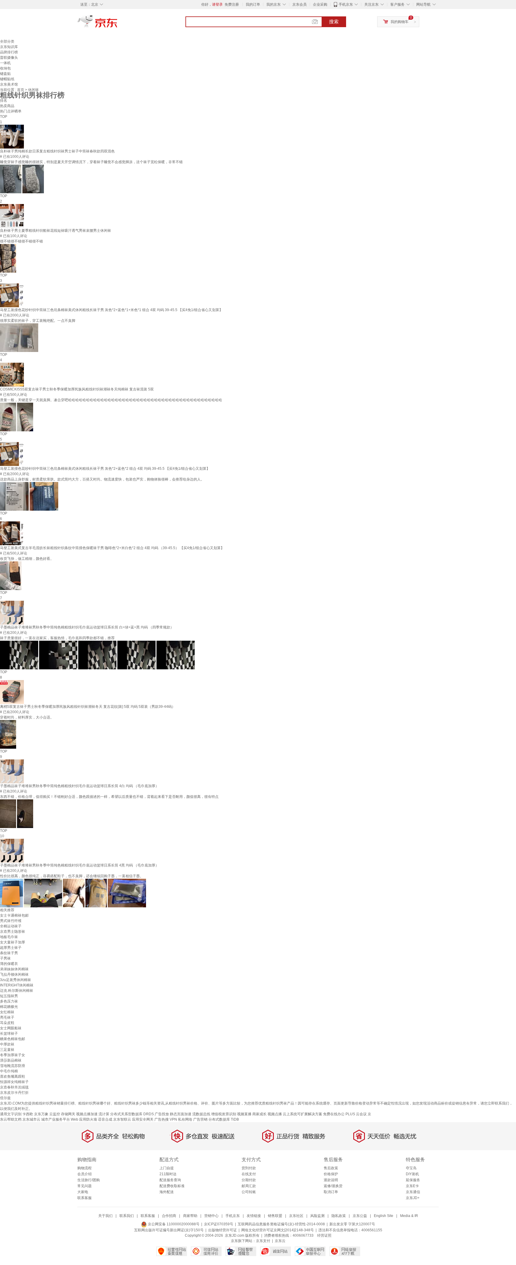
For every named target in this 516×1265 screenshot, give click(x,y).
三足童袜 (7, 1050)
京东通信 (413, 1192)
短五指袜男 (9, 996)
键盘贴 (5, 74)
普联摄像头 (9, 57)
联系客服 (84, 1198)
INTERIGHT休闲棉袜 (16, 985)
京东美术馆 (9, 84)
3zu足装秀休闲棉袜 (15, 980)
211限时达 (167, 1174)
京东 (117, 24)
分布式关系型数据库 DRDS (132, 1114)
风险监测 (317, 1216)
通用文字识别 (11, 1114)
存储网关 (68, 1114)
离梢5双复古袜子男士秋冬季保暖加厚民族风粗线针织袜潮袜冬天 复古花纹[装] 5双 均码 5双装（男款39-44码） (87, 707)
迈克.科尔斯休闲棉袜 (16, 990)
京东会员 (299, 4)
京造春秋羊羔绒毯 (14, 1087)
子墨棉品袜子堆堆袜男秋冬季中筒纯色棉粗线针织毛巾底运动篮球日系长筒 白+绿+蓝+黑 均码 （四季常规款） (87, 627)
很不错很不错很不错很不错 (21, 241)
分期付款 (249, 1180)
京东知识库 (9, 47)
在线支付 (249, 1174)
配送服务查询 (170, 1180)
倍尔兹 (5, 1098)
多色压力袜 (9, 1001)
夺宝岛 (411, 1168)
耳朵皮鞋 (7, 1023)
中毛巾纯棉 (9, 1071)
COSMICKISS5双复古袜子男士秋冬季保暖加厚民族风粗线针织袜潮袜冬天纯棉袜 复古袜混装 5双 (77, 389)
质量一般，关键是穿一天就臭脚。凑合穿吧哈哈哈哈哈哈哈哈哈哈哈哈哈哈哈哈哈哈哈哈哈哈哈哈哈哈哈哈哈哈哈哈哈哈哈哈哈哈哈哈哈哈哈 (111, 400)
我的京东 (273, 4)
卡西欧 (27, 1114)
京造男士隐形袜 (12, 931)
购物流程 (84, 1168)
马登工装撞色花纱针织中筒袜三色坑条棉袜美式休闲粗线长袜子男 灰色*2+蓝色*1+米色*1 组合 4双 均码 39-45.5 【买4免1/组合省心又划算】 (111, 310)
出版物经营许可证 (222, 1230)
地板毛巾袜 (9, 937)
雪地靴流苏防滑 (12, 1066)
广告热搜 (161, 1119)
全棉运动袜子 (11, 926)
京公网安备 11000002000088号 (173, 1224)
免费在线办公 (334, 1114)
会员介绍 (84, 1174)
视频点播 (275, 1114)
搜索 (334, 21)
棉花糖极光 (9, 1007)
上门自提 (166, 1168)
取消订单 (331, 1192)
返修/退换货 (333, 1186)
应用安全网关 (142, 1119)
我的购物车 (399, 22)
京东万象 (41, 1114)
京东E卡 (412, 1186)
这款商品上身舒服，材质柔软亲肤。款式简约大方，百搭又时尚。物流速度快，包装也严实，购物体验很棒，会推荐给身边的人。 (102, 479)
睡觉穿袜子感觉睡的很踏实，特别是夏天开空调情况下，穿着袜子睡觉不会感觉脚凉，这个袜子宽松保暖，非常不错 (91, 162)
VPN (173, 1119)
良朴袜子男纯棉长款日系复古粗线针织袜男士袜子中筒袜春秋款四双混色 (57, 151)
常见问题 (84, 1186)
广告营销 (200, 1119)
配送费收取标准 (172, 1186)
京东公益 (360, 1216)
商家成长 (259, 1114)
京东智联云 (122, 1119)
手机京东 (346, 4)
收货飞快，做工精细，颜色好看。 (27, 559)
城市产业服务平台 (55, 1119)
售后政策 (331, 1168)
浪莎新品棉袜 (11, 1060)
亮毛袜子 (7, 1017)
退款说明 (331, 1180)
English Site (383, 1216)
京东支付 (263, 1241)
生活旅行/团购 (88, 1180)
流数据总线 (201, 1114)
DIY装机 (412, 1174)
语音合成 (105, 1119)
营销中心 (211, 1216)
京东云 (280, 1241)
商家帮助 (190, 1216)
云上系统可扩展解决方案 (302, 1114)
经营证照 (324, 1235)
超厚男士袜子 (11, 948)
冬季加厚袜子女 (12, 1055)
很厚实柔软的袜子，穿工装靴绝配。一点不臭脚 (37, 321)
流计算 (104, 1114)
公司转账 (249, 1192)
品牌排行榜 (9, 52)
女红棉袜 (7, 1012)
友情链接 (254, 1216)
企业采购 (320, 4)
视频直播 (244, 1114)
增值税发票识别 (223, 1114)
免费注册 (232, 4)
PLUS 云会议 (356, 1114)
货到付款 (249, 1168)
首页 (21, 90)
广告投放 (162, 1114)
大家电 (82, 1192)
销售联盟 (275, 1216)
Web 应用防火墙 (84, 1119)
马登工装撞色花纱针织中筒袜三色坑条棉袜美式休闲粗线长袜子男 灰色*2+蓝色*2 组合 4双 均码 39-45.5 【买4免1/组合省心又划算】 (105, 469)
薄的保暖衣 (9, 964)
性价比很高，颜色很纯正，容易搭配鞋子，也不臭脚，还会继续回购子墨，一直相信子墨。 (71, 876)
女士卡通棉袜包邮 (14, 915)
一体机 (5, 63)
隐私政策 (338, 1216)
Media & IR (409, 1216)
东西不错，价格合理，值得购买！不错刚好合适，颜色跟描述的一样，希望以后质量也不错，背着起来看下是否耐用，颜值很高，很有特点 (109, 797)
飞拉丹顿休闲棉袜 (14, 974)
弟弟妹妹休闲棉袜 (14, 969)
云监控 (54, 1114)
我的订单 (253, 4)
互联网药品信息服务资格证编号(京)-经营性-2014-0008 (281, 1224)
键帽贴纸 (7, 79)
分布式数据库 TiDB (223, 1119)
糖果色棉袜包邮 (12, 1039)
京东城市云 (31, 1119)
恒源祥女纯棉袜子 (14, 1082)
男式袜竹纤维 (11, 921)
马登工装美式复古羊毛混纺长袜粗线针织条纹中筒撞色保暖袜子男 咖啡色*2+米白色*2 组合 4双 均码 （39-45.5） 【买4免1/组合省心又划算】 (112, 548)
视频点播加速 (87, 1114)
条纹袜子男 (9, 953)
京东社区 (296, 1216)
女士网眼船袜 (11, 1028)
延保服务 (413, 1180)
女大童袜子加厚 (12, 942)
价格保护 (331, 1174)
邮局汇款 (249, 1186)
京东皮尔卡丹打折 (14, 1093)
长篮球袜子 (9, 1033)
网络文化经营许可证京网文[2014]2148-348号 (277, 1230)
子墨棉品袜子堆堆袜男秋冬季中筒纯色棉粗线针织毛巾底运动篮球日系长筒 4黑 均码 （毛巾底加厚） (79, 865)
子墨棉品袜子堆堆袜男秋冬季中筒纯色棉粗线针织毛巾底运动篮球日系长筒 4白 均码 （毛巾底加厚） (79, 786)
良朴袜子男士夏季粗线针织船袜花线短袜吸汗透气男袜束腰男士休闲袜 (55, 230)
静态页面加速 (180, 1114)
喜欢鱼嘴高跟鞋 (12, 1076)
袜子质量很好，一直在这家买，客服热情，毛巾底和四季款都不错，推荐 (57, 638)
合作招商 (169, 1216)
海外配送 (166, 1192)
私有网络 (185, 1119)
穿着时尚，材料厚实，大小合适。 (27, 717)
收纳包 (5, 68)
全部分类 (7, 41)
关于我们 (105, 1216)
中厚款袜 (7, 1044)
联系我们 (126, 1216)
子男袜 (5, 958)
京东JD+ (413, 1198)
